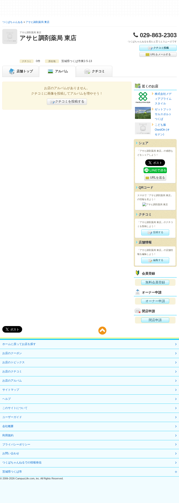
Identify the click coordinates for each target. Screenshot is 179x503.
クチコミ (98, 71)
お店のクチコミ (12, 371)
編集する (157, 260)
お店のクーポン (12, 353)
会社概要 (8, 426)
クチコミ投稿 (161, 47)
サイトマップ (10, 389)
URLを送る (157, 177)
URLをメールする (160, 54)
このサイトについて (15, 408)
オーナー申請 (155, 301)
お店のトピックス (13, 362)
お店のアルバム (12, 380)
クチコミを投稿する (69, 101)
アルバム (61, 71)
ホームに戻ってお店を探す (19, 344)
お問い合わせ (10, 453)
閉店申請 (155, 320)
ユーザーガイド (12, 417)
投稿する (157, 232)
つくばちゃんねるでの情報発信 (21, 462)
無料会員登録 (155, 282)
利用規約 (8, 435)
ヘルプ (6, 398)
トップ (25, 71)
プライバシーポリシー (16, 444)
